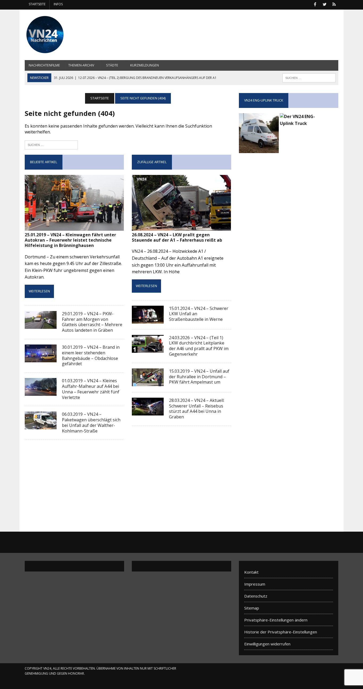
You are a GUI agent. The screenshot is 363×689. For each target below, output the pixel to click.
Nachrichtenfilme (44, 65)
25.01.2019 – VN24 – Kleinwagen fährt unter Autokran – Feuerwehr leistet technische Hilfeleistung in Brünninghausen (70, 240)
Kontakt (251, 572)
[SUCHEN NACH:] (309, 77)
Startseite (37, 4)
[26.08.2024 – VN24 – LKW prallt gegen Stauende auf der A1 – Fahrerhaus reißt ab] (181, 227)
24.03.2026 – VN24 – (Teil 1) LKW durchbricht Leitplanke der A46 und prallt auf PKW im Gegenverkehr (199, 346)
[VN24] (74, 35)
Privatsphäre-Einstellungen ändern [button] (275, 620)
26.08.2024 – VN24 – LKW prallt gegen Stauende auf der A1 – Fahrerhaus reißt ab (177, 237)
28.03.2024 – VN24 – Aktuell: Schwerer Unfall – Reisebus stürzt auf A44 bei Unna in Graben (196, 408)
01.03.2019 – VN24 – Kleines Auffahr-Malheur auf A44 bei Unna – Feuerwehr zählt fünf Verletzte (90, 389)
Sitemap (251, 608)
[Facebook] (315, 4)
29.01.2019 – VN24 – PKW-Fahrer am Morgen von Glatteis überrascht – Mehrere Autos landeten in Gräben (92, 322)
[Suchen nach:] (51, 144)
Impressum (254, 584)
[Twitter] (324, 4)
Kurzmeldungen (144, 65)
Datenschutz (255, 596)
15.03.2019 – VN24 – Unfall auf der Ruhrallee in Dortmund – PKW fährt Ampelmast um (199, 376)
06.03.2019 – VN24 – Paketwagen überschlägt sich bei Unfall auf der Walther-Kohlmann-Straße (91, 422)
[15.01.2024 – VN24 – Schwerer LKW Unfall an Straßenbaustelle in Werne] (148, 320)
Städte (112, 65)
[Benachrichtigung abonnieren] (334, 4)
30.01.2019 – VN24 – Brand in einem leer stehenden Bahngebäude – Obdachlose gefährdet (91, 355)
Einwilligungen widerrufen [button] (267, 643)
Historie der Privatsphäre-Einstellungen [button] (280, 632)
